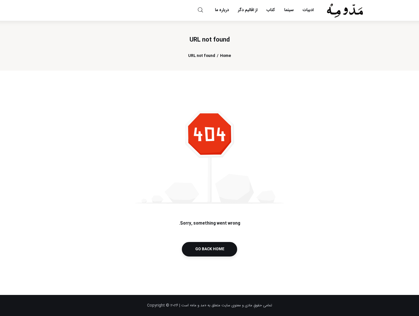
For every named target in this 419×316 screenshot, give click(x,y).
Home (225, 56)
